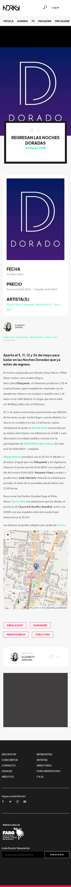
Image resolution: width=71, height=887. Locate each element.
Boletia (61, 525)
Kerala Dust (13, 304)
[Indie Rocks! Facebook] (4, 801)
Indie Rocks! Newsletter (16, 848)
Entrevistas (44, 754)
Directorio (44, 765)
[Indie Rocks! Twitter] (11, 801)
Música (8, 21)
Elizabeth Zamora (20, 326)
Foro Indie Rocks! (49, 771)
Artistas (42, 759)
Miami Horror (43, 304)
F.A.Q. (40, 776)
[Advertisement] (35, 700)
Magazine (44, 21)
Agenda (22, 21)
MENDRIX (30, 443)
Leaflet (35, 607)
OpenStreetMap (49, 607)
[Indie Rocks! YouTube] (25, 801)
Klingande (28, 304)
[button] (36, 566)
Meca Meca (46, 443)
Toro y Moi (52, 337)
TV (33, 21)
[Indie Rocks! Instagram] (18, 801)
